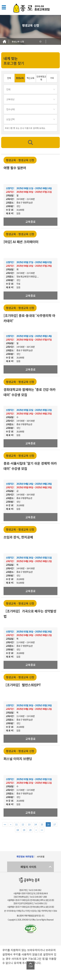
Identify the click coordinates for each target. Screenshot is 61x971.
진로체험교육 (41, 78)
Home (4, 41)
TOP (30, 966)
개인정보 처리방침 (25, 856)
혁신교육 (30, 77)
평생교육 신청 (18, 41)
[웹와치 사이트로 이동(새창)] (30, 928)
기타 (52, 77)
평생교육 (20, 77)
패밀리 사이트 (28, 867)
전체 (9, 77)
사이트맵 (40, 856)
